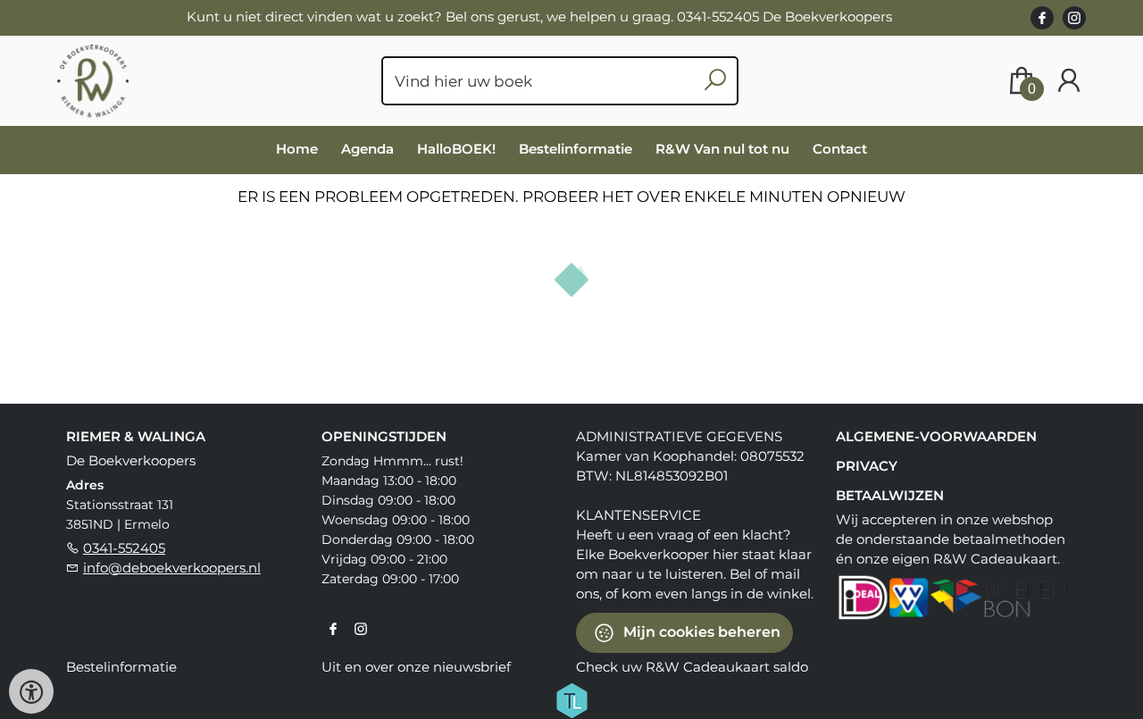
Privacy (866, 465)
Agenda (367, 148)
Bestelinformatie (575, 148)
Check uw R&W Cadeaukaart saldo (692, 666)
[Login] (1069, 80)
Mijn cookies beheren (700, 631)
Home (297, 148)
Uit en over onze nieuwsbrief (416, 666)
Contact (840, 148)
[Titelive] (571, 698)
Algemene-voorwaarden (936, 436)
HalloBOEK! (456, 148)
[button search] (714, 80)
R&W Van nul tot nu (722, 148)
